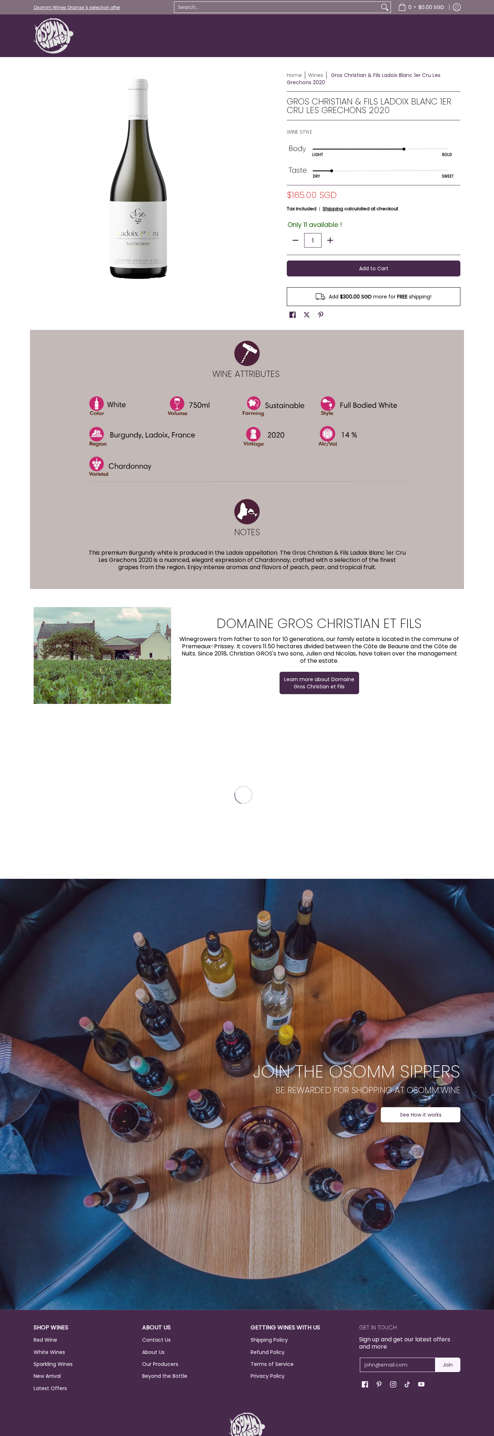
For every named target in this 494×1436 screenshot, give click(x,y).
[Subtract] (295, 240)
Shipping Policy (269, 1339)
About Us (153, 1352)
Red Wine (45, 1339)
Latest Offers (50, 1388)
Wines (315, 75)
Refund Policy (268, 1352)
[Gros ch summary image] (102, 655)
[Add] (330, 240)
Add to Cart (373, 268)
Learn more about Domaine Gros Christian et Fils (319, 683)
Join (448, 1364)
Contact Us (156, 1339)
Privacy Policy (268, 1376)
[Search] (385, 7)
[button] (293, 315)
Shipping (333, 209)
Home (294, 75)
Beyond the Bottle (164, 1376)
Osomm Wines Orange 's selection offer (77, 7)
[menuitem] (421, 7)
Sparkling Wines (53, 1364)
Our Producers (160, 1364)
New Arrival (47, 1376)
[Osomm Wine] (53, 35)
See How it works (421, 1114)
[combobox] (276, 7)
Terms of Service (272, 1364)
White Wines (49, 1352)
